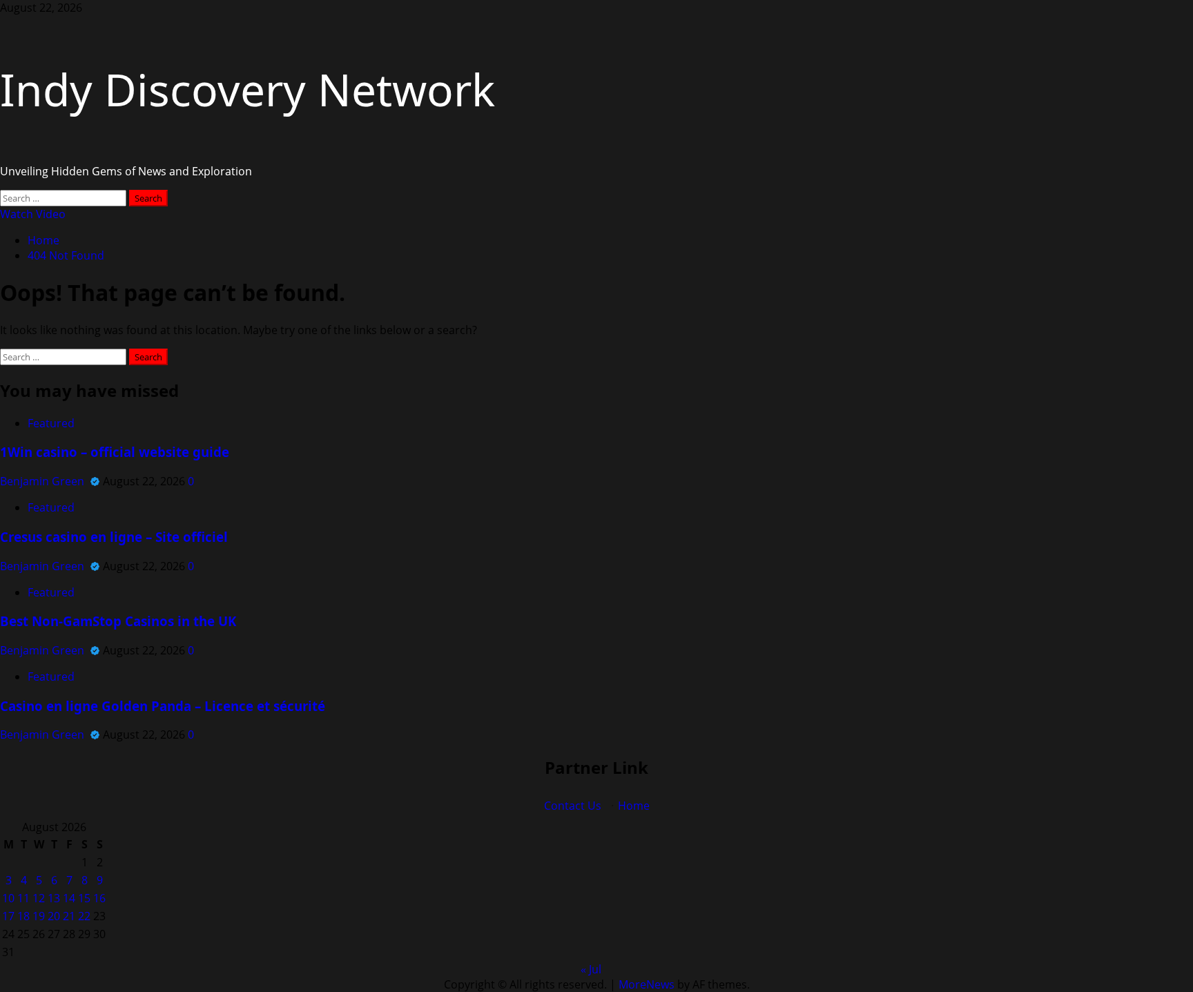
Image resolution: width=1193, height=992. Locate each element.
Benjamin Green (43, 481)
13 (54, 898)
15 (84, 898)
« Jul (591, 969)
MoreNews (647, 984)
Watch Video (33, 214)
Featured (51, 423)
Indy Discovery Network (247, 89)
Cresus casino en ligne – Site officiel (114, 536)
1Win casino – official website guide (114, 451)
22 (84, 916)
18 (23, 916)
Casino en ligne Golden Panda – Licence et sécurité (162, 705)
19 (38, 916)
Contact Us (572, 805)
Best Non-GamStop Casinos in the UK (118, 621)
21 (69, 916)
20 (54, 916)
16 (99, 898)
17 (8, 916)
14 (69, 898)
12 (38, 898)
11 (23, 898)
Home (634, 805)
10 (8, 898)
